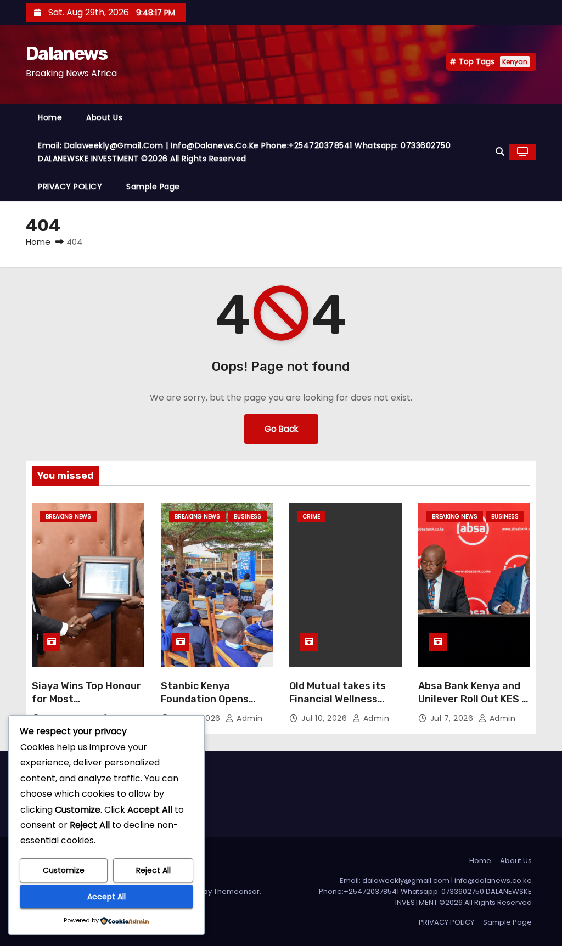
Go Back (281, 429)
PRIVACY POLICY (70, 186)
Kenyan (514, 61)
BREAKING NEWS (68, 517)
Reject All (153, 870)
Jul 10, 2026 (325, 718)
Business (247, 517)
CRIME (311, 517)
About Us (104, 117)
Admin (248, 718)
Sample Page (153, 186)
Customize (64, 870)
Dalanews (66, 53)
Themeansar (236, 891)
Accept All (106, 896)
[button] (500, 151)
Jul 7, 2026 (453, 718)
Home (50, 117)
